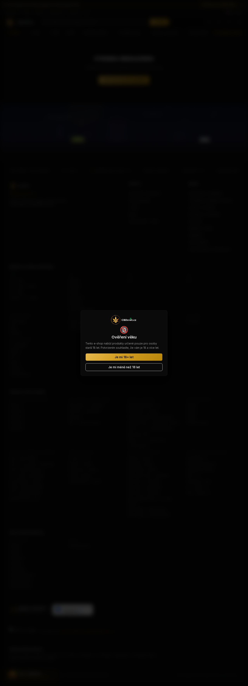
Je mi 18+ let (124, 357)
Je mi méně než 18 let (124, 367)
